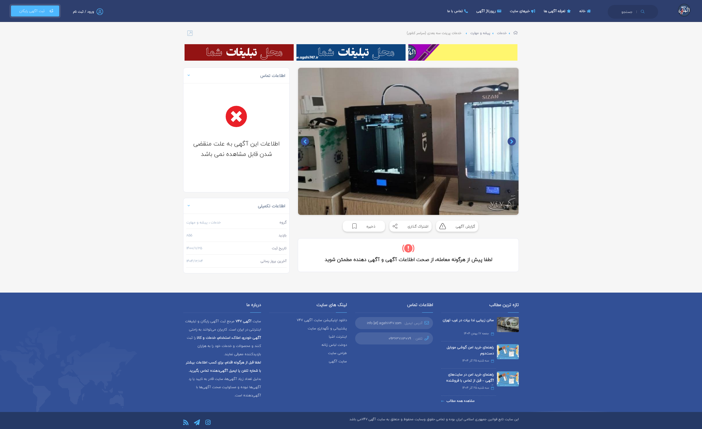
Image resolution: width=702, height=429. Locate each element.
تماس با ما (455, 11)
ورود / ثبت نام (83, 12)
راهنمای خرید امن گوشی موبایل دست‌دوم (470, 350)
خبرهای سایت (520, 11)
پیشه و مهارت (480, 33)
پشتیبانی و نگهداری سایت (327, 328)
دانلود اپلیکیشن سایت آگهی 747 (322, 320)
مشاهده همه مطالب (460, 401)
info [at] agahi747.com (384, 323)
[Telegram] (197, 422)
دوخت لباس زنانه (334, 345)
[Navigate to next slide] (305, 141)
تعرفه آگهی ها (554, 11)
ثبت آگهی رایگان (32, 11)
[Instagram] (208, 422)
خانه (582, 11)
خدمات (502, 33)
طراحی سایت (337, 353)
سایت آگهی (338, 361)
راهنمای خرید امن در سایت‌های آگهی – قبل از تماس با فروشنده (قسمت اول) (470, 380)
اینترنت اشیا (338, 336)
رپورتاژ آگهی (486, 11)
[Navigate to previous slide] (512, 141)
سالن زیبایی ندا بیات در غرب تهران (468, 320)
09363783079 (400, 338)
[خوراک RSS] (185, 422)
